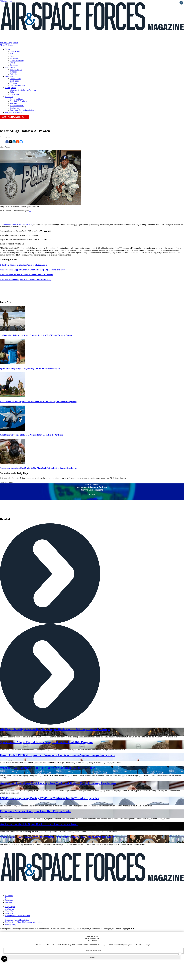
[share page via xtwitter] (10, 143)
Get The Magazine (17, 85)
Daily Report (10, 67)
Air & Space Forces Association (17, 916)
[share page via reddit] (17, 143)
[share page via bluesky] (21, 143)
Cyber (12, 63)
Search (15, 43)
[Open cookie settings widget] (4, 959)
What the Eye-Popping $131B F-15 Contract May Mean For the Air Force (31, 435)
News (7, 49)
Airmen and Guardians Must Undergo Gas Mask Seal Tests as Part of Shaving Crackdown (38, 468)
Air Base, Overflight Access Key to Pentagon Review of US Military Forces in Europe (36, 335)
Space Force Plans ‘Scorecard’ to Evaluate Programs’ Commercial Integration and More (57, 836)
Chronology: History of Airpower (23, 90)
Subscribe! (14, 74)
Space (12, 56)
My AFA (3, 45)
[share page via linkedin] (14, 143)
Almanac (13, 83)
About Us (9, 97)
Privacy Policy (11, 924)
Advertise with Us (17, 106)
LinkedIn (8, 902)
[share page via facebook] (7, 143)
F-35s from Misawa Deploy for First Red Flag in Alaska (35, 811)
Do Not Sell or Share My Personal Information (23, 922)
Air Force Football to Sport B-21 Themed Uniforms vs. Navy (39, 824)
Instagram (9, 900)
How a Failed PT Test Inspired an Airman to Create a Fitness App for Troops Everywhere (38, 402)
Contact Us (14, 108)
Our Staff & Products (18, 101)
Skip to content (6, 1)
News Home (15, 51)
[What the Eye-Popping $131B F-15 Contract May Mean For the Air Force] (12, 430)
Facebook (9, 896)
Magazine (9, 76)
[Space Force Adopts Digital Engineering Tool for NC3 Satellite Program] (12, 364)
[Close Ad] (179, 954)
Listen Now (92, 499)
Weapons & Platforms (13, 112)
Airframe (13, 72)
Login (10, 43)
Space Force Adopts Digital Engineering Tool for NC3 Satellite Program (30, 368)
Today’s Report (16, 69)
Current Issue (15, 79)
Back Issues (14, 81)
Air (11, 54)
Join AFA (4, 43)
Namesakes (14, 94)
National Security (17, 60)
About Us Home (16, 99)
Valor (12, 92)
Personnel (14, 58)
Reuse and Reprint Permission (22, 110)
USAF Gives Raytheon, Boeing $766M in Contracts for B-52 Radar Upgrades (49, 798)
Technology (14, 65)
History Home (10, 88)
